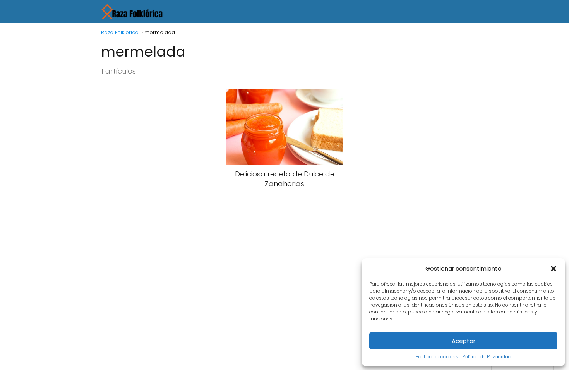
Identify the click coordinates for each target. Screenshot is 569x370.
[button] (553, 268)
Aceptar (463, 341)
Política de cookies (437, 356)
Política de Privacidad (486, 356)
